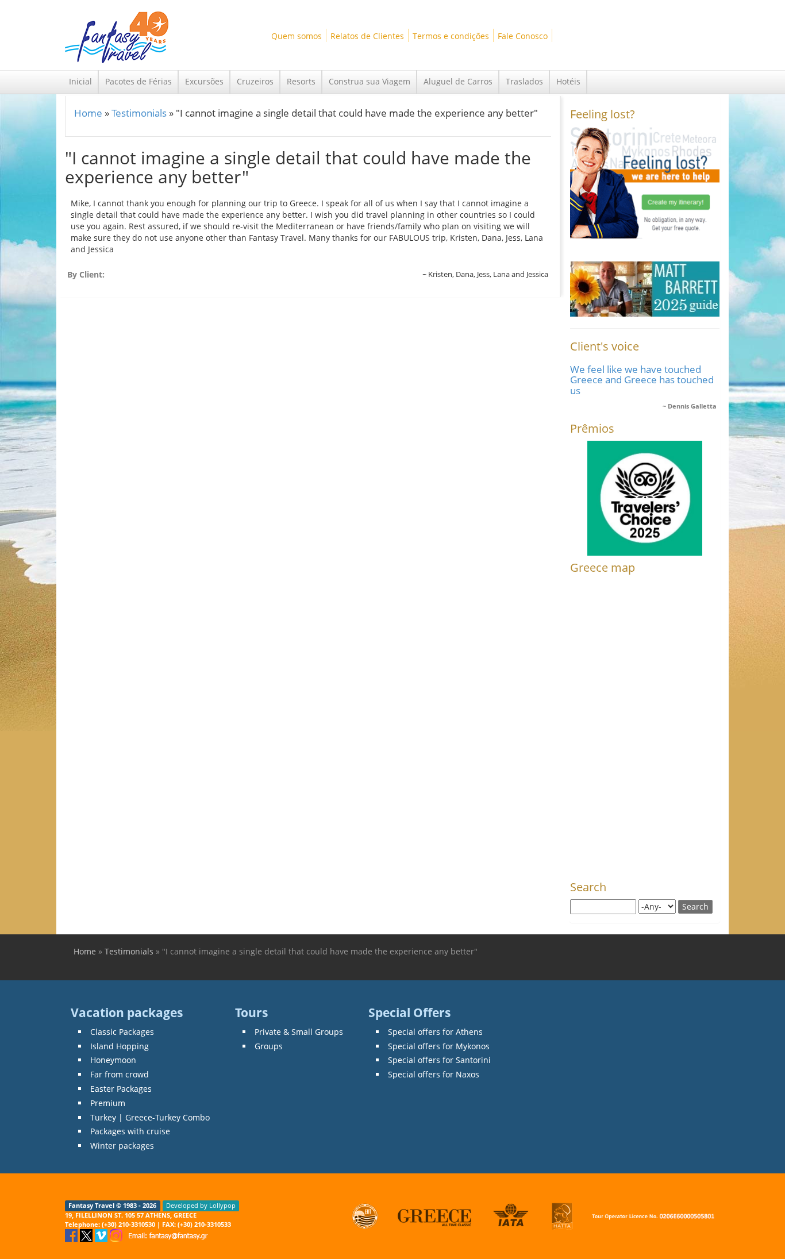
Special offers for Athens (435, 1031)
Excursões (204, 81)
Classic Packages (122, 1031)
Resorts (301, 81)
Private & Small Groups (299, 1031)
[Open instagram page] (117, 1234)
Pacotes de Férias (138, 81)
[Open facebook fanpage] (72, 1234)
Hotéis (568, 81)
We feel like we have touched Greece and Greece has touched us (642, 380)
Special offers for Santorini (439, 1059)
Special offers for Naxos (433, 1074)
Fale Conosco (523, 35)
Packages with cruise (130, 1131)
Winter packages (122, 1145)
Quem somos (296, 35)
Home (88, 113)
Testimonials (139, 113)
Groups (269, 1046)
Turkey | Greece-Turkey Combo (150, 1117)
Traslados (524, 81)
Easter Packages (121, 1088)
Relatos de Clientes (367, 35)
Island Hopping (119, 1046)
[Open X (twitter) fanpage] (87, 1234)
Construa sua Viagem (369, 81)
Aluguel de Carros (458, 81)
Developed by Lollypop (201, 1206)
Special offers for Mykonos (439, 1046)
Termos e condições (451, 35)
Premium (107, 1103)
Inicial (80, 81)
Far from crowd (119, 1074)
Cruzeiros (255, 81)
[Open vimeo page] (102, 1234)
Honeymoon (113, 1059)
